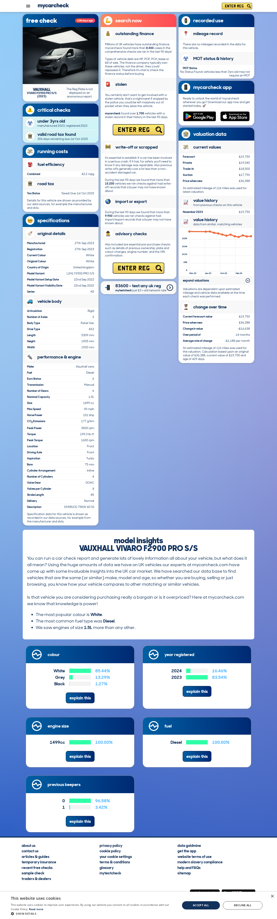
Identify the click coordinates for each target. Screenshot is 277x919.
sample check (33, 873)
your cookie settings (116, 856)
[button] (93, 913)
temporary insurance (39, 862)
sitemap (184, 873)
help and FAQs (189, 867)
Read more (36, 909)
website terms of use (194, 856)
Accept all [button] (201, 905)
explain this (80, 698)
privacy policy (111, 845)
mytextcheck (110, 873)
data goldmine (189, 845)
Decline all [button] (242, 905)
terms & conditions (115, 862)
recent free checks (37, 867)
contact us (30, 851)
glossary (107, 867)
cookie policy (110, 851)
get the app (186, 851)
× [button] (272, 896)
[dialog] (138, 905)
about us (28, 845)
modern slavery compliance (200, 862)
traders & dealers (36, 878)
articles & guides (35, 856)
